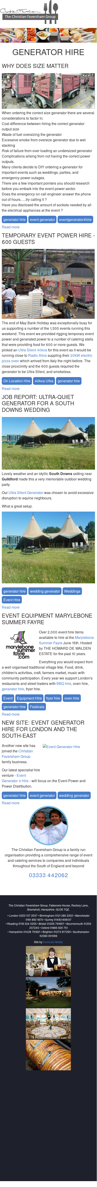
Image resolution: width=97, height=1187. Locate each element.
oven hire (71, 698)
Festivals (37, 706)
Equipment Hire (29, 698)
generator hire (14, 219)
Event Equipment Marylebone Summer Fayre (47, 618)
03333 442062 (48, 875)
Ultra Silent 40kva (32, 349)
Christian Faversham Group (17, 753)
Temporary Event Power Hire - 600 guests (48, 238)
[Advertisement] (48, 1121)
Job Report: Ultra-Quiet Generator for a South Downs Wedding (38, 403)
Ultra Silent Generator (26, 492)
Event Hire (11, 599)
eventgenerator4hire (75, 219)
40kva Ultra (44, 380)
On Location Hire (16, 380)
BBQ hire (63, 683)
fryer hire (53, 698)
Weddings (72, 591)
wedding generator (45, 591)
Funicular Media (53, 942)
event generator (42, 219)
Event (8, 698)
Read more (11, 227)
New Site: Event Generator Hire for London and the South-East (43, 728)
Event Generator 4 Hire (15, 778)
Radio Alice (37, 355)
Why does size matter (35, 66)
